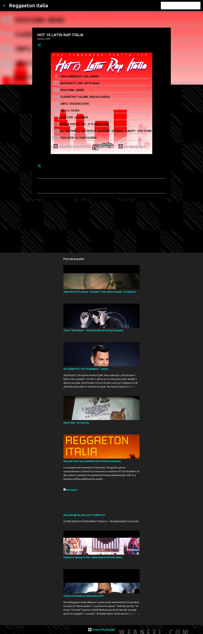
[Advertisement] (101, 225)
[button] (39, 45)
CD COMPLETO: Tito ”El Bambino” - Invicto (85, 369)
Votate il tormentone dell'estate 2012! (83, 596)
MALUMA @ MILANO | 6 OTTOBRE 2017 (84, 515)
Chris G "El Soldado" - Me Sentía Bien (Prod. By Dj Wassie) (93, 330)
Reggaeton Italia (28, 5)
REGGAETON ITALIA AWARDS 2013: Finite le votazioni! (92, 461)
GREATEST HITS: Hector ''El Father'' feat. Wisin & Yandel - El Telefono (99, 292)
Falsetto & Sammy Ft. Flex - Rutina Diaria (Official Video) (92, 557)
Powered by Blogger (103, 629)
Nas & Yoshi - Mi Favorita (76, 422)
